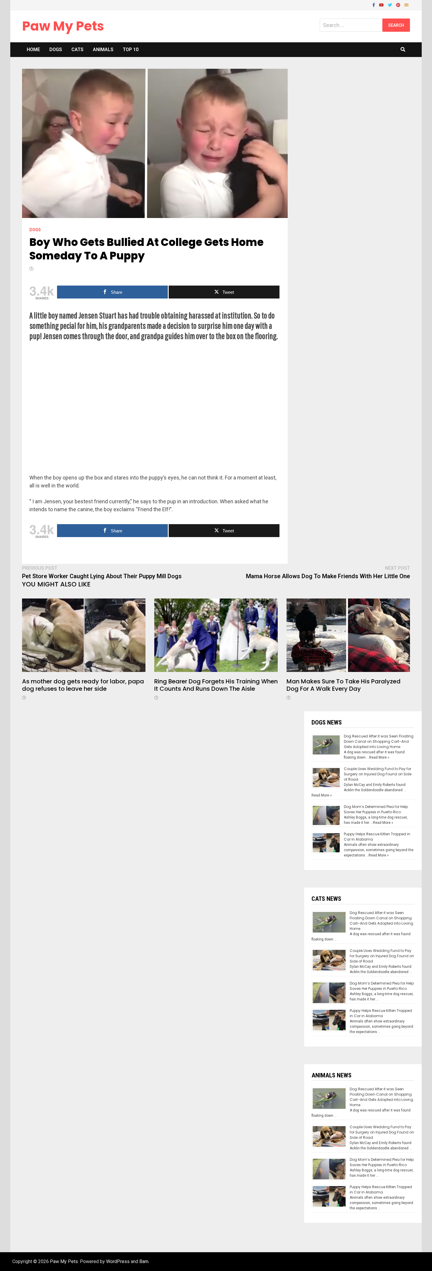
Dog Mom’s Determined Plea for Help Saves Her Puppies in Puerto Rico (376, 809)
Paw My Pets (63, 26)
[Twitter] (390, 4)
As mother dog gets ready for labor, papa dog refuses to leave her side (83, 685)
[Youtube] (382, 4)
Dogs (55, 49)
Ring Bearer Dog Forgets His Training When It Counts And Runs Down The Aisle (216, 685)
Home (33, 49)
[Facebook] (374, 4)
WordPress (118, 1261)
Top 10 (130, 49)
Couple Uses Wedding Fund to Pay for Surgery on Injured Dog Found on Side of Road (377, 774)
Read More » (379, 757)
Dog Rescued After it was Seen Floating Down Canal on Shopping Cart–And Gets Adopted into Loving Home (378, 741)
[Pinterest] (399, 4)
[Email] (406, 4)
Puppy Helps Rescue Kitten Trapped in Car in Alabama (381, 1013)
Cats (77, 49)
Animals (103, 49)
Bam (143, 1261)
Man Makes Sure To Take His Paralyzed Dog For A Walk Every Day (344, 685)
